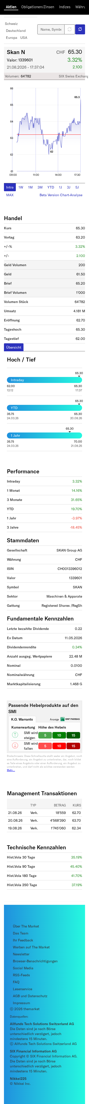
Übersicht (13, 347)
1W (21, 187)
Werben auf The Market (31, 947)
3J (68, 187)
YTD (50, 187)
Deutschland (16, 30)
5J (77, 187)
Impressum (21, 1003)
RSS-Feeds (21, 975)
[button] (80, 29)
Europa (11, 37)
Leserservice (22, 989)
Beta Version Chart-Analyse (61, 195)
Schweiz (11, 23)
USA (23, 37)
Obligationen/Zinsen (37, 7)
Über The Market (26, 926)
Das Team (20, 933)
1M (30, 187)
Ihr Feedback (23, 940)
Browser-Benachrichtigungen (35, 961)
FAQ (16, 982)
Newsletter (21, 954)
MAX (10, 195)
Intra (10, 187)
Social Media (23, 968)
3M (40, 187)
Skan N (16, 52)
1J (60, 187)
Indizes (64, 7)
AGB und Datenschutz (30, 996)
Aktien (11, 7)
